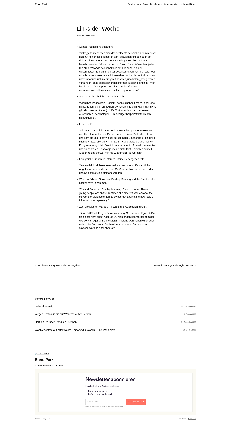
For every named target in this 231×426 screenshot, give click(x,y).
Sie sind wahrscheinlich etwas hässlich (101, 96)
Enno (88, 35)
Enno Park (41, 4)
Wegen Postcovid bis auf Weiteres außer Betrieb (63, 314)
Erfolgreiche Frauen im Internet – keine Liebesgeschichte (111, 159)
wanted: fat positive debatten (95, 46)
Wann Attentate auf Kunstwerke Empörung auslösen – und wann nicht (75, 330)
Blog (94, 35)
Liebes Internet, (44, 306)
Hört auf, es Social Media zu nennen (56, 322)
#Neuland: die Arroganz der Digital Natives (172, 265)
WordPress (192, 419)
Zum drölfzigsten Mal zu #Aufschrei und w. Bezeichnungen (112, 206)
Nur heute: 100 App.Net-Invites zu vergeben (59, 265)
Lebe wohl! (85, 124)
